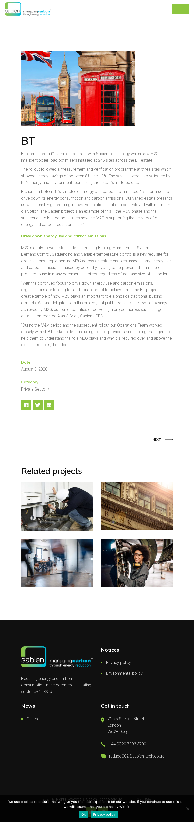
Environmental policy (124, 673)
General (33, 718)
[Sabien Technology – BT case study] (78, 88)
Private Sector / (35, 389)
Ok (83, 814)
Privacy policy (118, 662)
